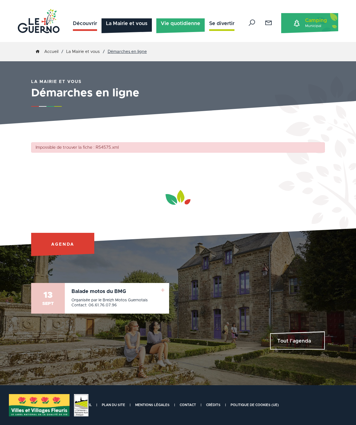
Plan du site (113, 405)
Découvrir (85, 23)
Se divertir (221, 23)
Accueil (51, 52)
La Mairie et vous (126, 23)
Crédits (213, 405)
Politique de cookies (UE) (255, 405)
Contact (188, 405)
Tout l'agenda (294, 341)
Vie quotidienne (180, 23)
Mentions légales (152, 405)
